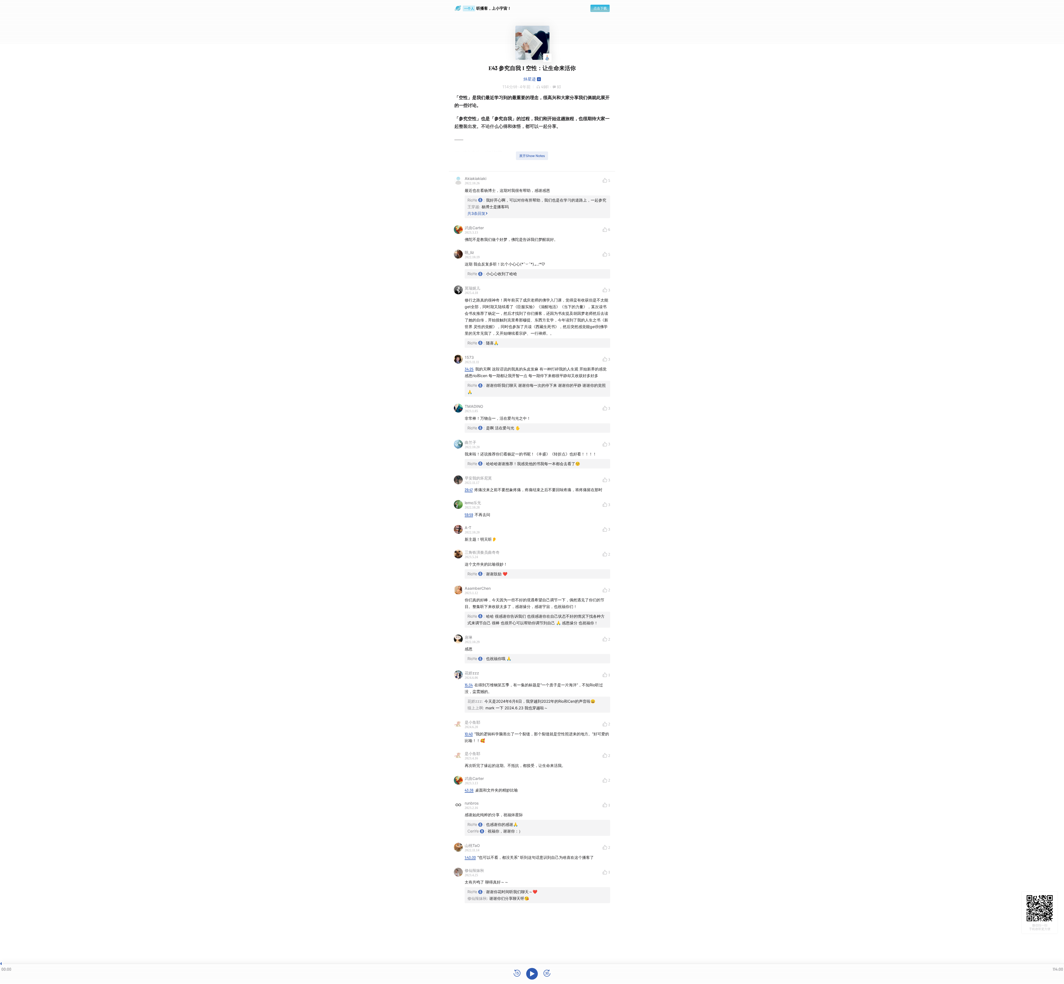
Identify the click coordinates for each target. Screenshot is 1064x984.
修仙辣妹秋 (474, 870)
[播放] (532, 974)
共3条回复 (476, 213)
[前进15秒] (547, 974)
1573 (469, 357)
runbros (472, 803)
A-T (468, 527)
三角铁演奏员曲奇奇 (482, 552)
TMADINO (474, 406)
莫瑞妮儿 (472, 288)
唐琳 (468, 637)
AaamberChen (478, 588)
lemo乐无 (473, 502)
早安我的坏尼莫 (478, 478)
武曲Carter (474, 227)
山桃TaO (472, 845)
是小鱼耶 (472, 722)
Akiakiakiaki (475, 178)
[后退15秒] (517, 974)
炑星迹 (529, 79)
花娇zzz (472, 673)
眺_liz (469, 252)
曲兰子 (470, 442)
